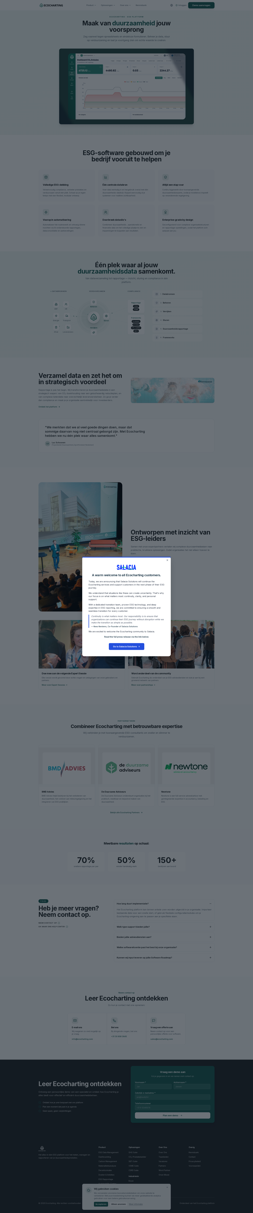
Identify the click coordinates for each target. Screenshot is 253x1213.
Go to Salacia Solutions (125, 646)
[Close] (167, 560)
